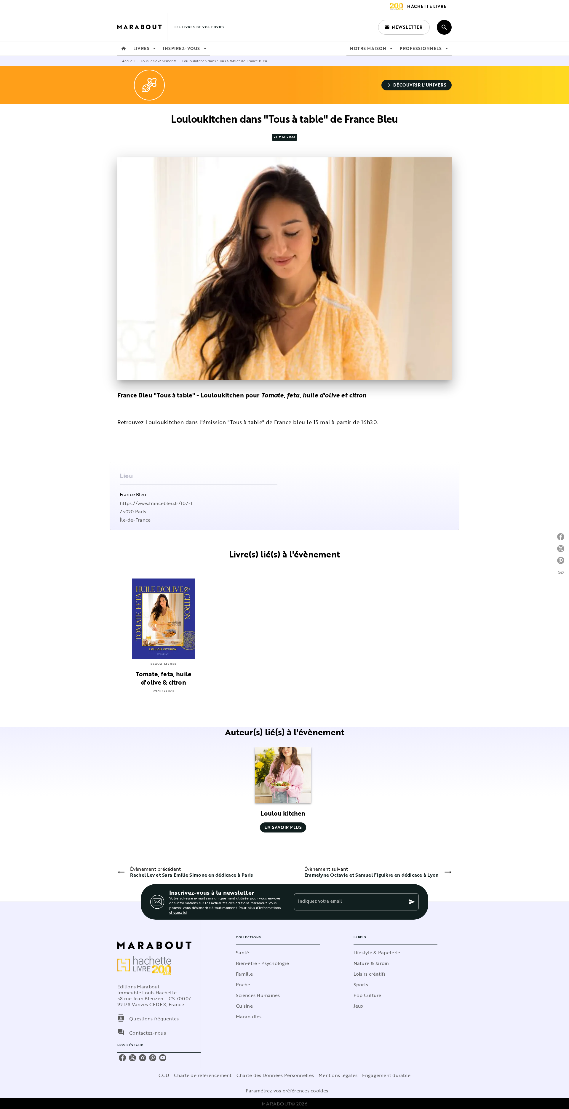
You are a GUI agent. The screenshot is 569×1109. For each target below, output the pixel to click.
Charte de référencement (203, 1075)
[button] (404, 27)
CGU (164, 1075)
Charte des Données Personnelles (275, 1075)
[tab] (123, 48)
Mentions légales (338, 1075)
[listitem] (122, 1058)
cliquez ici (178, 912)
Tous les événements (159, 60)
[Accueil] (142, 27)
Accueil (128, 60)
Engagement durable (386, 1075)
